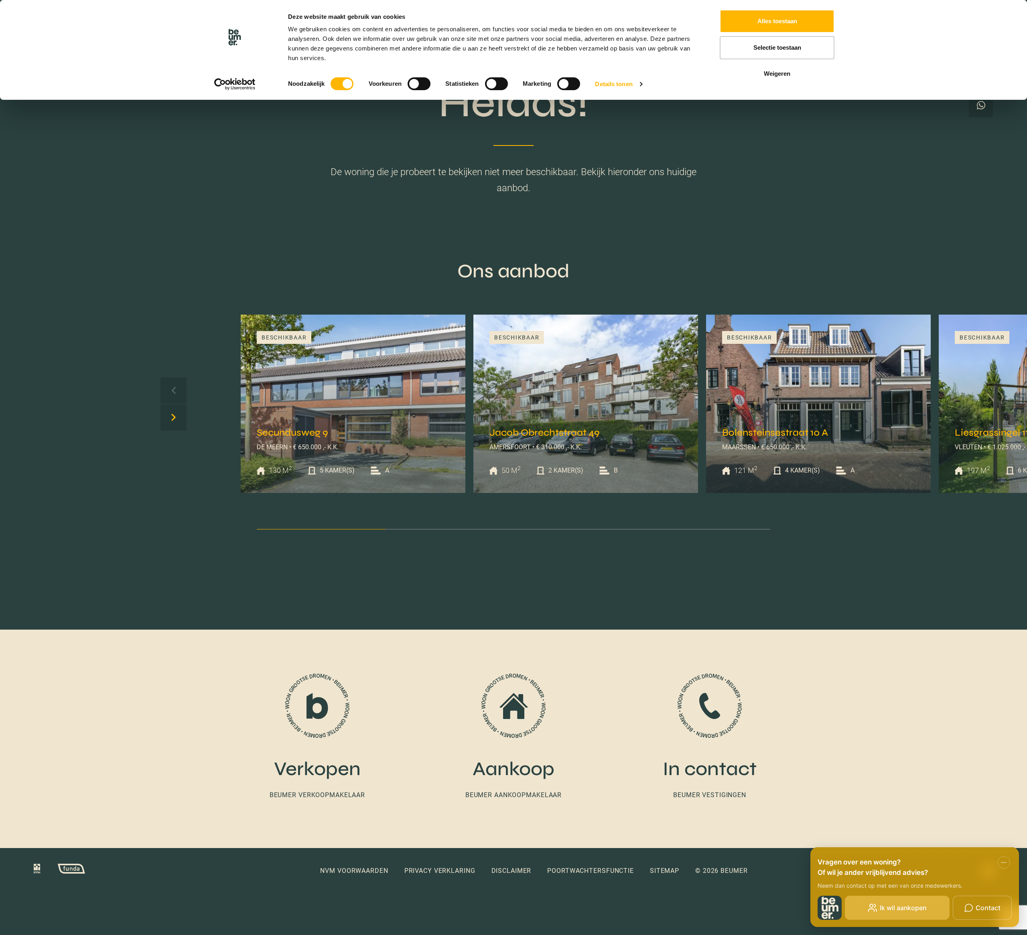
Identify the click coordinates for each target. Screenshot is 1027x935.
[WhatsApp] (981, 105)
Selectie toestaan (777, 47)
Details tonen (613, 84)
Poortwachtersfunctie (590, 870)
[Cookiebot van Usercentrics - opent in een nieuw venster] (235, 84)
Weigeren (777, 73)
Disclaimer (511, 870)
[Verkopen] (317, 737)
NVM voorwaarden (354, 870)
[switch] (419, 83)
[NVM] (37, 870)
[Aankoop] (513, 737)
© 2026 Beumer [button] (721, 870)
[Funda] (63, 870)
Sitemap (664, 870)
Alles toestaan (777, 21)
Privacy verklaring (439, 870)
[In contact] (709, 737)
